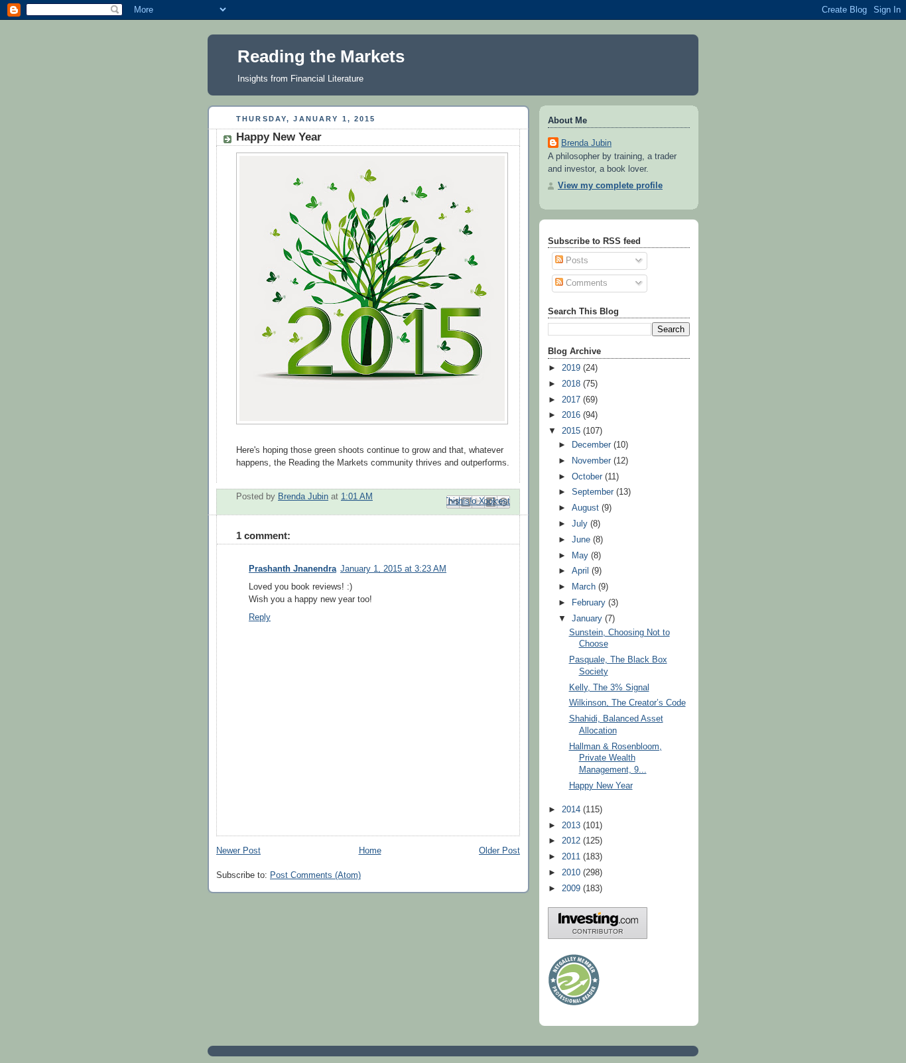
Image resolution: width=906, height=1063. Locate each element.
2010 (572, 872)
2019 (572, 368)
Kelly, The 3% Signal (609, 687)
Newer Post (238, 850)
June (582, 539)
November (593, 461)
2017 (572, 400)
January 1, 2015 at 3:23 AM (393, 569)
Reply (260, 617)
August (587, 508)
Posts (575, 260)
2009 (572, 888)
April (582, 571)
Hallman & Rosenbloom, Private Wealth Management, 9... (615, 758)
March (585, 587)
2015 (572, 431)
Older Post (499, 850)
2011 (572, 856)
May (581, 555)
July (581, 524)
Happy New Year (601, 785)
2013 (572, 825)
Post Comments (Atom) (315, 875)
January (588, 618)
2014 (572, 809)
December (593, 445)
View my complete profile (610, 185)
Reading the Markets (321, 56)
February (590, 602)
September (594, 492)
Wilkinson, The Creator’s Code (627, 703)
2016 (572, 415)
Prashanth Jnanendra (292, 569)
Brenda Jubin (586, 143)
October (588, 476)
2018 (572, 384)
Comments (585, 283)
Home (370, 850)
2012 (572, 840)
